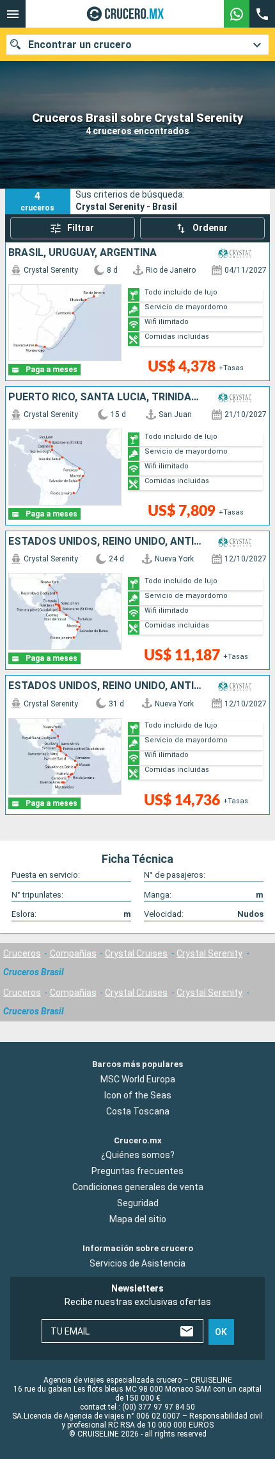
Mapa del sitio (137, 1219)
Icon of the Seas (137, 1095)
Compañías (73, 953)
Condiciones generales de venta (137, 1187)
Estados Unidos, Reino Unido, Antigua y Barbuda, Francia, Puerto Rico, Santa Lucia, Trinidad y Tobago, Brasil (105, 541)
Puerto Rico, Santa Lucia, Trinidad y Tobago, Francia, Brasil (105, 397)
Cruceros (22, 953)
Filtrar (80, 228)
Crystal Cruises (136, 953)
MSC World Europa (137, 1079)
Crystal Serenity (209, 953)
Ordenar (210, 228)
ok (221, 1332)
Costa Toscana (137, 1111)
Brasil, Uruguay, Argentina (82, 253)
